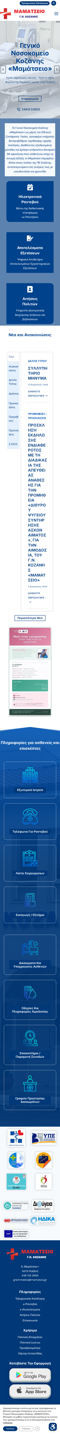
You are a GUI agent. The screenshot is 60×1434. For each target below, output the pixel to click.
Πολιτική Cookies (30, 1342)
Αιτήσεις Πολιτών (30, 1315)
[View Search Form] (53, 3)
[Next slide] (56, 69)
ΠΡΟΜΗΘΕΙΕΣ (36, 414)
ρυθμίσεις (8, 1422)
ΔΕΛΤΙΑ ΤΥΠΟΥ (37, 361)
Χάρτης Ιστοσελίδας (30, 1353)
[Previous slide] (3, 69)
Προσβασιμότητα (30, 1348)
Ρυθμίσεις (26, 1429)
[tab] (13, 357)
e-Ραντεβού (30, 1304)
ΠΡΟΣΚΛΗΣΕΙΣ (37, 418)
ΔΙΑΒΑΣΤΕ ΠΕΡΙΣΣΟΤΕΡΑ (36, 597)
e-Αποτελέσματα (30, 1309)
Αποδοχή (10, 1429)
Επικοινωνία (30, 1320)
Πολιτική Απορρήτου (30, 1337)
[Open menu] (56, 13)
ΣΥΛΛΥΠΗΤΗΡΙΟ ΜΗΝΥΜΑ (37, 373)
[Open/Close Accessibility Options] (53, 1427)
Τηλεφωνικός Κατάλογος (34, 3)
